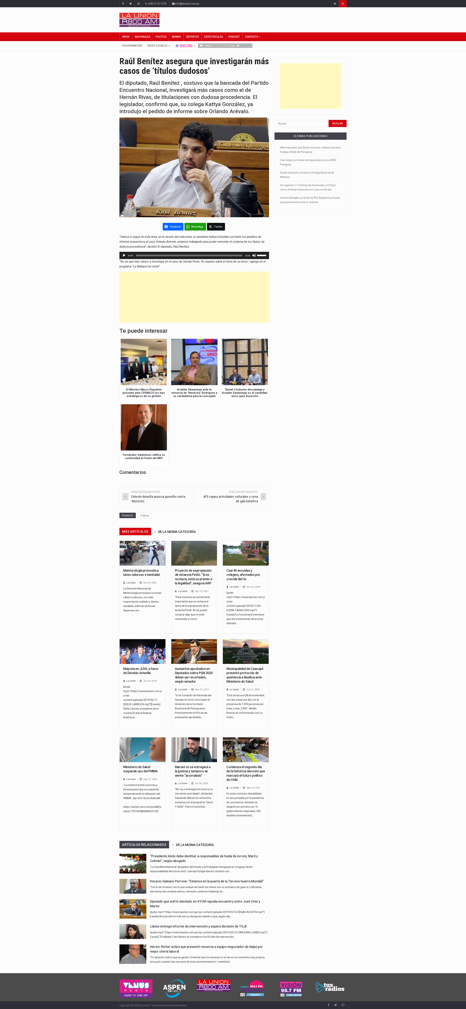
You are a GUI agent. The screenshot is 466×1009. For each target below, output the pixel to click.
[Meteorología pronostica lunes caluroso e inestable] (142, 553)
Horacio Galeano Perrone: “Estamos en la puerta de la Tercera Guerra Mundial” (207, 881)
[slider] (262, 255)
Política (161, 36)
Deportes (192, 36)
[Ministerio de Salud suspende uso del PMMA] (142, 749)
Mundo (176, 36)
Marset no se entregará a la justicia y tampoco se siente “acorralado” (193, 771)
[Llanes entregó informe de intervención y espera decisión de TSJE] (132, 931)
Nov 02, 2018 (253, 586)
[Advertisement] (194, 297)
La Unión (131, 582)
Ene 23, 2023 (150, 582)
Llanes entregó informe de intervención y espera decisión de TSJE (198, 926)
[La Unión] (233, 20)
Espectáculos (213, 36)
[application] (194, 255)
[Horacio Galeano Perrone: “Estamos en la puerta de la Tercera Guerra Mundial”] (132, 886)
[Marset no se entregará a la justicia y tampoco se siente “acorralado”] (194, 749)
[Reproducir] (124, 255)
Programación (132, 45)
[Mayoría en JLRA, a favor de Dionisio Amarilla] (142, 651)
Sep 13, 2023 (150, 779)
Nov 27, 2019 (202, 689)
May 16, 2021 (253, 787)
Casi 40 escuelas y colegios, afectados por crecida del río (243, 575)
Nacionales (142, 36)
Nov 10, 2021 (202, 591)
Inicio (126, 36)
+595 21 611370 (156, 3)
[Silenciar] (254, 255)
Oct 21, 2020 (253, 689)
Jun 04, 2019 (150, 681)
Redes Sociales (157, 45)
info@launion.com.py (187, 3)
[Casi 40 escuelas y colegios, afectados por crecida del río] (246, 553)
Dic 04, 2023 (201, 783)
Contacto (252, 36)
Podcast (234, 36)
